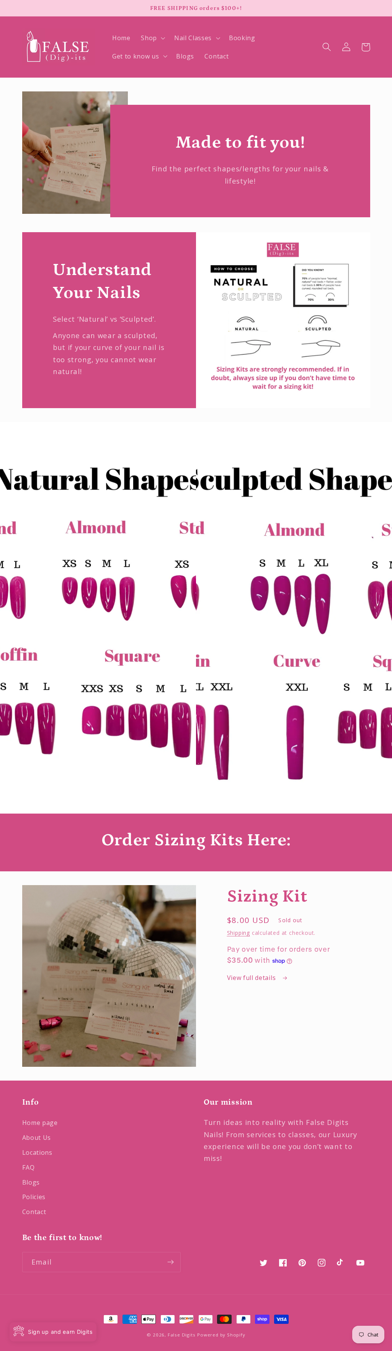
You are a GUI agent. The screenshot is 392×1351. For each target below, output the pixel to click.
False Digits (182, 1335)
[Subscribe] (170, 1262)
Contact (34, 1212)
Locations (37, 1152)
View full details (252, 977)
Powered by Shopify (221, 1335)
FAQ (28, 1167)
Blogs (31, 1182)
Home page (40, 1122)
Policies (34, 1197)
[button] (152, 38)
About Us (36, 1137)
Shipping (238, 932)
